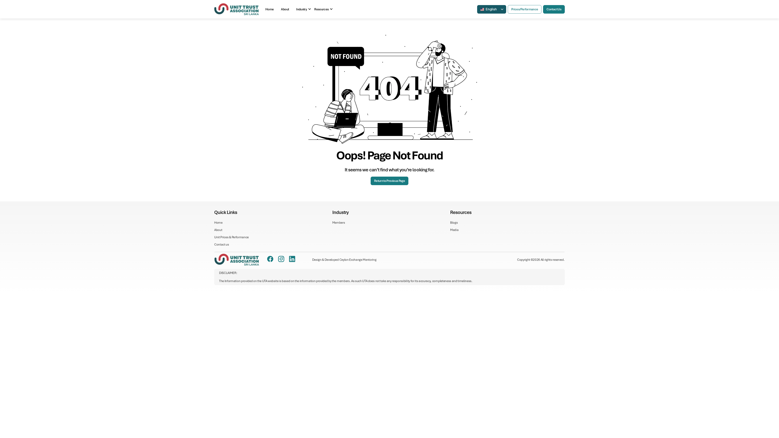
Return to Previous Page (389, 181)
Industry (301, 9)
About (285, 9)
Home (269, 9)
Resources (321, 9)
